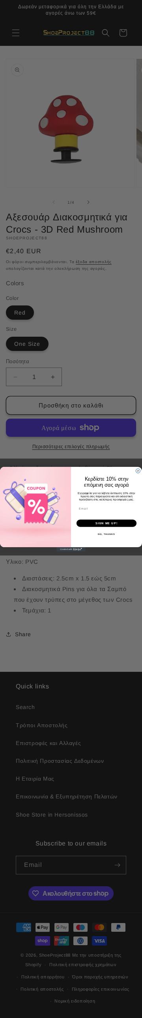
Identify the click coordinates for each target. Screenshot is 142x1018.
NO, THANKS (106, 534)
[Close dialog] (138, 470)
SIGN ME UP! (106, 523)
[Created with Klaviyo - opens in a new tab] (71, 549)
